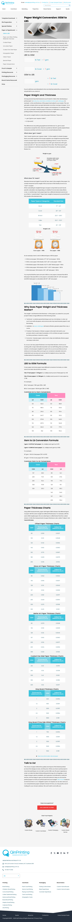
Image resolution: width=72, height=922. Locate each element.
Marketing (24, 9)
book (34, 101)
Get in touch (60, 779)
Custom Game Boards (63, 886)
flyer (44, 101)
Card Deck (14, 9)
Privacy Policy (38, 918)
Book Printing (6, 886)
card (40, 101)
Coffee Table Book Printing (9, 894)
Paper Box (35, 9)
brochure (53, 101)
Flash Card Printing (27, 886)
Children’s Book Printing (9, 889)
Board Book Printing (8, 900)
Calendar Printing (7, 905)
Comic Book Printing (8, 892)
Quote (67, 9)
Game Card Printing (27, 889)
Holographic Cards (27, 897)
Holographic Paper (8, 53)
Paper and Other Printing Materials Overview (10, 38)
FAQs (3, 84)
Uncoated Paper (8, 46)
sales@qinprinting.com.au (32, 2)
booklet (48, 101)
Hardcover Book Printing (9, 897)
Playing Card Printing (27, 892)
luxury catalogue (38, 326)
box (38, 101)
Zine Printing (6, 907)
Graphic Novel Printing (8, 902)
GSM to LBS (6, 33)
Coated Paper (7, 42)
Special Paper (7, 60)
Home (4, 915)
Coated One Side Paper (10, 49)
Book (4, 9)
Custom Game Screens (63, 889)
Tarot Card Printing (27, 894)
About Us (30, 915)
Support (58, 9)
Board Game (47, 9)
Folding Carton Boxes (45, 886)
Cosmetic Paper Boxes (45, 892)
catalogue (61, 101)
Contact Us (45, 2)
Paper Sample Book (8, 64)
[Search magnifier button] (69, 5)
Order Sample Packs (56, 2)
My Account (67, 2)
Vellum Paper (7, 57)
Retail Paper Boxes (44, 889)
